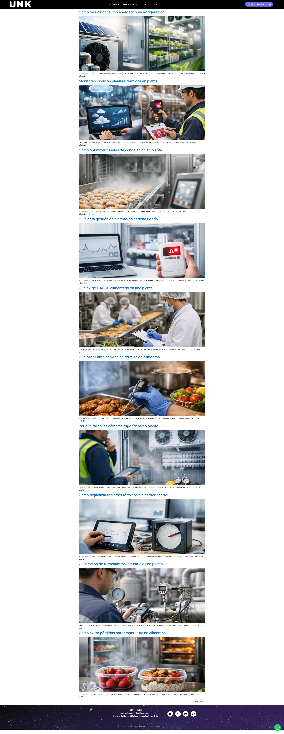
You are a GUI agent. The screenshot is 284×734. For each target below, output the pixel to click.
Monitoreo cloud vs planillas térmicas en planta (118, 81)
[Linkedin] (185, 714)
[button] (113, 4)
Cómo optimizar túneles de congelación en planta (120, 150)
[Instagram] (178, 714)
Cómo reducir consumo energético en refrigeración (122, 12)
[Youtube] (170, 714)
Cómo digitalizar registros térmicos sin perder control (123, 495)
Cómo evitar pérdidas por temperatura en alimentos (122, 633)
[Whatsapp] (193, 714)
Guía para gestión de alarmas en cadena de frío (118, 219)
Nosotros (154, 4)
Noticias (143, 4)
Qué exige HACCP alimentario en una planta (116, 288)
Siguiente (200, 702)
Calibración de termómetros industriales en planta (121, 564)
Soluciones (112, 4)
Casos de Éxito (128, 4)
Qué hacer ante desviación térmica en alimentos (119, 357)
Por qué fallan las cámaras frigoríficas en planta (118, 426)
